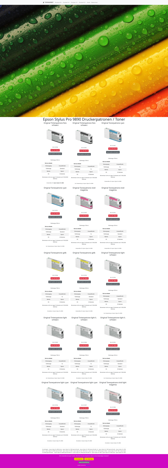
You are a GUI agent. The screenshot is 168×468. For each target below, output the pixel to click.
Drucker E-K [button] (66, 2)
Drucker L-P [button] (74, 2)
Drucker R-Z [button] (82, 2)
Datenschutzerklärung (84, 462)
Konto (88, 2)
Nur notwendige (89, 459)
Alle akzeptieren (78, 459)
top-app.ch (88, 465)
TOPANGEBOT (48, 2)
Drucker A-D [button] (58, 2)
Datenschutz (94, 2)
